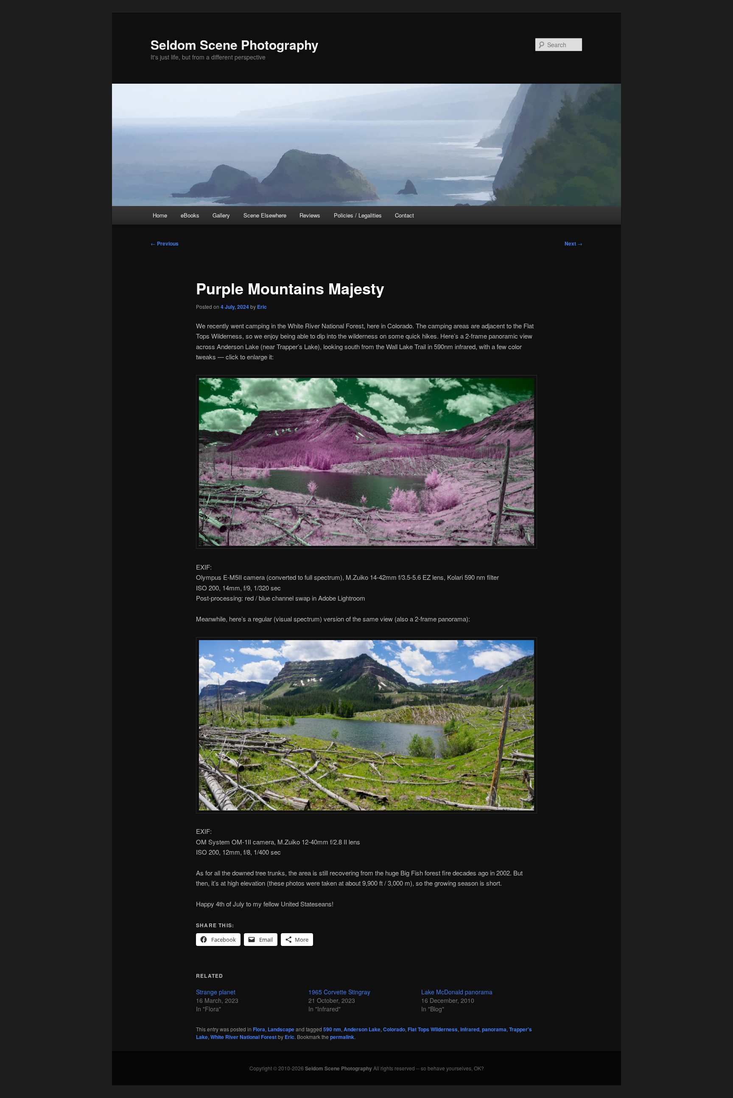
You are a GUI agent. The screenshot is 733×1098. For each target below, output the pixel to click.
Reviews (309, 215)
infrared (469, 1029)
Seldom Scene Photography (235, 44)
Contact (404, 215)
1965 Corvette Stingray (339, 992)
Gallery (221, 215)
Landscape (281, 1029)
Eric (262, 306)
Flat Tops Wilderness (433, 1029)
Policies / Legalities (358, 215)
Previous (165, 243)
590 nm (332, 1029)
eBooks (190, 215)
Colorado (394, 1029)
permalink (342, 1037)
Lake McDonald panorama (456, 992)
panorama (494, 1029)
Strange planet (215, 992)
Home (160, 215)
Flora (259, 1029)
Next (573, 243)
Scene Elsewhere (264, 215)
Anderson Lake (362, 1029)
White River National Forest (243, 1037)
